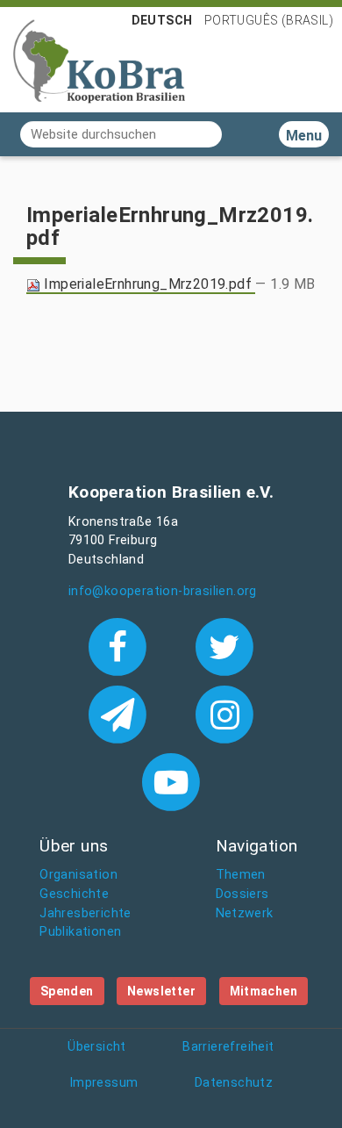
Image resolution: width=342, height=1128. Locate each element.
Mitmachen (264, 991)
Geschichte (74, 894)
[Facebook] (121, 645)
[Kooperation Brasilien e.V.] (99, 60)
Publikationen (80, 931)
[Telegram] (121, 713)
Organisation (78, 874)
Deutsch (162, 20)
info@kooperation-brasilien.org (162, 591)
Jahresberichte (85, 913)
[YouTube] (170, 780)
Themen (241, 874)
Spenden (67, 991)
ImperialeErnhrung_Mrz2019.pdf (147, 284)
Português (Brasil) (268, 20)
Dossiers (242, 894)
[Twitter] (225, 645)
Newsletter (161, 991)
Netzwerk (245, 913)
